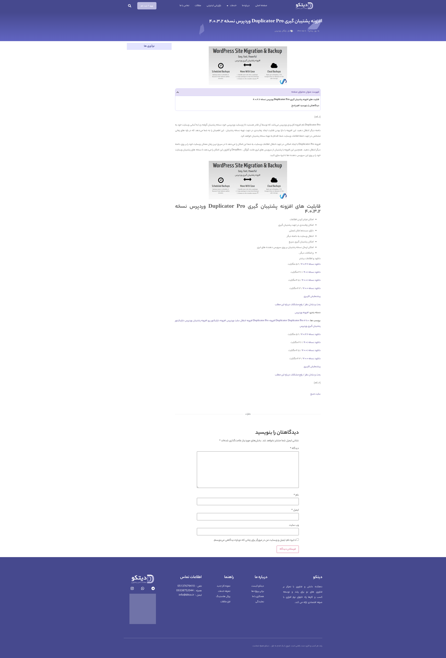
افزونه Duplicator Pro (264, 321)
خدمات (233, 6)
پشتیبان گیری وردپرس (310, 326)
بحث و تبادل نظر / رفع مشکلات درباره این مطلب (298, 305)
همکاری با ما (258, 597)
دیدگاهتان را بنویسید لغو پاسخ (305, 106)
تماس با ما (184, 6)
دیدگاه (294, 448)
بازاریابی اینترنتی (214, 6)
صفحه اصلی (261, 6)
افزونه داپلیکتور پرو (217, 321)
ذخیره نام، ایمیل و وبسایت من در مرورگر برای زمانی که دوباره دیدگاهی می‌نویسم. (254, 540)
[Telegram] (153, 588)
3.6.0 (306, 321)
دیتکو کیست (257, 586)
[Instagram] (132, 588)
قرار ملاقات (225, 602)
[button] (130, 6)
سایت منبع (315, 394)
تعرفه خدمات (224, 591)
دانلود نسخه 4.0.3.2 (311, 264)
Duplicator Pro (295, 321)
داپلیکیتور (179, 321)
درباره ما (246, 6)
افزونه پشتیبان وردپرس (196, 321)
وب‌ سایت (294, 525)
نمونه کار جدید (223, 586)
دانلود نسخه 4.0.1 (312, 272)
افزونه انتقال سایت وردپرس (239, 321)
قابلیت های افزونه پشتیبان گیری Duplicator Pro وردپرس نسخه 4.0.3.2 (286, 99)
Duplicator (281, 321)
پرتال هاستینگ (223, 597)
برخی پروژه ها (257, 591)
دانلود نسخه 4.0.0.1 (311, 280)
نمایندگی (259, 602)
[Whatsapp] (142, 588)
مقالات (198, 6)
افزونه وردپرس (302, 313)
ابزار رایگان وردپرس (282, 31)
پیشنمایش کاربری (312, 296)
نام (296, 495)
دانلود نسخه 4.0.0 (312, 288)
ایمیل (295, 510)
